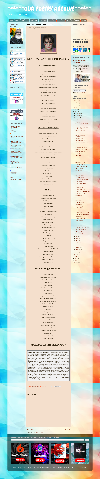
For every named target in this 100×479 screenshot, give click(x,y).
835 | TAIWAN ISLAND (16, 167)
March (77, 245)
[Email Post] (52, 386)
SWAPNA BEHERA (80, 223)
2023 (59, 20)
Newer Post (30, 429)
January (77, 249)
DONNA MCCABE (80, 130)
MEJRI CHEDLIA (80, 196)
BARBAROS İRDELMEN (81, 147)
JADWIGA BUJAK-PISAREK (82, 160)
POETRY (32, 388)
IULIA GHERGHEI (80, 158)
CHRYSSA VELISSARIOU (82, 149)
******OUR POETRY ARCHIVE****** (49, 9)
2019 (41, 20)
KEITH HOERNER (80, 168)
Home (11, 20)
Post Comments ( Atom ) (38, 432)
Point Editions (14, 166)
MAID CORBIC (79, 181)
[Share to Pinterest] (60, 386)
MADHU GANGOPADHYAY (82, 179)
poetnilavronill (14, 161)
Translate (83, 92)
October (78, 117)
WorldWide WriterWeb (16, 171)
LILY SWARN (79, 171)
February (78, 247)
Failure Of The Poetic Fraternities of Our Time (16, 151)
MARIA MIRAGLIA (80, 187)
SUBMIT (17, 20)
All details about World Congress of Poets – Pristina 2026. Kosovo (16, 144)
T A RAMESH (79, 225)
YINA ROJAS (79, 231)
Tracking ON (21, 83)
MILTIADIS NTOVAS (81, 198)
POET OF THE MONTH (15, 179)
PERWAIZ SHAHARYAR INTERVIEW (80, 61)
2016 (27, 20)
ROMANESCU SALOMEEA (82, 212)
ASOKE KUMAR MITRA (81, 145)
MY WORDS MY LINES (15, 149)
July (77, 236)
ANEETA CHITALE (80, 140)
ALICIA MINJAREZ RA (20, 59)
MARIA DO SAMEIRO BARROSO (81, 184)
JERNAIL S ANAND (80, 164)
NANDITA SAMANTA (16, 62)
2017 (32, 20)
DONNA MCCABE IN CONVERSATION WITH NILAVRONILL (82, 127)
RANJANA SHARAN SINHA (82, 124)
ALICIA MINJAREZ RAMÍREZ (80, 135)
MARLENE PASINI (80, 193)
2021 (50, 20)
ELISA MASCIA (18, 65)
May (77, 240)
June (77, 238)
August (77, 122)
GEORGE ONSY (79, 155)
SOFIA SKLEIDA (80, 221)
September (78, 120)
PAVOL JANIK (79, 204)
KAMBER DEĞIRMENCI (81, 166)
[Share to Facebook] (59, 386)
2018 (36, 20)
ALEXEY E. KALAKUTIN (82, 133)
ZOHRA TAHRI (79, 233)
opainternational (15, 156)
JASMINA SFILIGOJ (80, 162)
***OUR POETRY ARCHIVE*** (18, 81)
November (78, 115)
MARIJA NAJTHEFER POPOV (83, 191)
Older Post (67, 429)
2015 (22, 20)
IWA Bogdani (14, 141)
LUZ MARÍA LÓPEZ (80, 177)
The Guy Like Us (15, 162)
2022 (54, 20)
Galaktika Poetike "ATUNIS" (15, 127)
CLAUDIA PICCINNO (81, 151)
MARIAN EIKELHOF (81, 189)
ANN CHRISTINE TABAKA (82, 143)
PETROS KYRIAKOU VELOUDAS (81, 207)
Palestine (77, 20)
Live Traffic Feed (17, 50)
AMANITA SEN (79, 138)
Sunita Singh (14, 172)
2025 (68, 20)
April (77, 243)
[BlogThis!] (56, 386)
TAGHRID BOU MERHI (19, 78)
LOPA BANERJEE (80, 175)
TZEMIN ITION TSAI (81, 229)
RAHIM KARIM (79, 210)
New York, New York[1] (16, 157)
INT (72, 20)
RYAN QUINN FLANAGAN (82, 214)
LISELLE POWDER (80, 173)
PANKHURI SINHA (80, 202)
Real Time (17, 83)
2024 (63, 20)
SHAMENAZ (79, 216)
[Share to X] (57, 386)
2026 (75, 100)
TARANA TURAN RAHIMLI (82, 227)
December (78, 113)
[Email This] (54, 386)
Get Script (13, 83)
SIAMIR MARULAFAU (81, 218)
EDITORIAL (13, 177)
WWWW (84, 20)
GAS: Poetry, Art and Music (16, 134)
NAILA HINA (79, 200)
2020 (45, 20)
